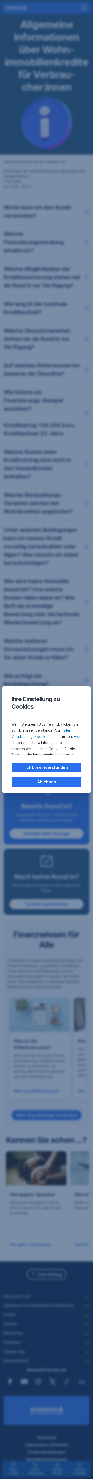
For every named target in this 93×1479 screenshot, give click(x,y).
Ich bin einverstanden (46, 767)
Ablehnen (46, 781)
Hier (77, 736)
